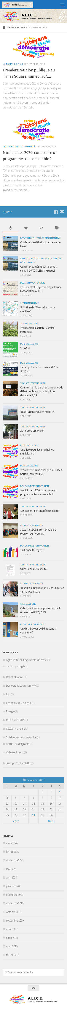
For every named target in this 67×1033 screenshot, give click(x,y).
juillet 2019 (12, 937)
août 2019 (11, 929)
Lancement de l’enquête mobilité (39, 510)
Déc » (51, 821)
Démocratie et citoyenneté (19, 146)
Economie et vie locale (32, 624)
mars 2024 (11, 843)
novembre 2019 (14, 903)
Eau (39, 238)
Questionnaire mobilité (33, 569)
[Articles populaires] (26, 228)
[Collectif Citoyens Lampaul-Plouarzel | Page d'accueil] (23, 4)
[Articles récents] (10, 228)
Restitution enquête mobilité (37, 412)
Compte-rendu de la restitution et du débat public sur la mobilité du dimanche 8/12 (41, 391)
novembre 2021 (14, 860)
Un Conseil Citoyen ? (32, 550)
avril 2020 (11, 877)
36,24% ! (25, 348)
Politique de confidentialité (33, 1014)
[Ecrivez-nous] (62, 211)
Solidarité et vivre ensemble (21, 737)
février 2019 (12, 955)
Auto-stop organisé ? (32, 430)
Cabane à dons (28, 603)
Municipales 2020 (13, 64)
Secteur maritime (51, 238)
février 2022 (12, 851)
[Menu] (62, 4)
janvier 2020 (13, 886)
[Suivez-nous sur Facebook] (56, 211)
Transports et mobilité (32, 383)
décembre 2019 (14, 894)
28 (33, 815)
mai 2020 (11, 869)
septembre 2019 (15, 920)
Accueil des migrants (31, 525)
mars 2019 (11, 946)
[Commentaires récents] (41, 228)
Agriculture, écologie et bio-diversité (40, 258)
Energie (41, 282)
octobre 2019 (13, 912)
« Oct (16, 821)
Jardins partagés (29, 323)
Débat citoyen (27, 238)
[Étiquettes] (56, 228)
